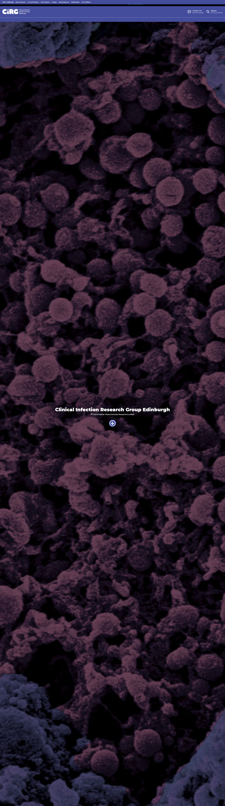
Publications (75, 2)
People (54, 2)
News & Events (21, 2)
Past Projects (45, 2)
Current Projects (33, 2)
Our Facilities (86, 2)
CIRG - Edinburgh (8, 2)
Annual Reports (64, 2)
